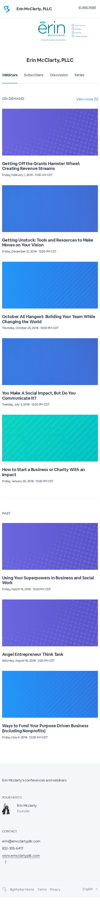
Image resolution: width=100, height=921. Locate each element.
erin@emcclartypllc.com (21, 841)
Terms (42, 889)
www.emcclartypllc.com (21, 855)
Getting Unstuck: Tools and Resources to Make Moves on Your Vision (47, 242)
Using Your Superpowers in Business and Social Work (48, 580)
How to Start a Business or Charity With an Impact (43, 472)
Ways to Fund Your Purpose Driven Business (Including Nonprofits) (45, 728)
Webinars (10, 75)
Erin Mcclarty (27, 805)
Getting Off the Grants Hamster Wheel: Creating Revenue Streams (41, 166)
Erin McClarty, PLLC (34, 8)
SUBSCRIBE (87, 8)
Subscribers (33, 75)
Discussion (59, 75)
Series (79, 75)
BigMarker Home (22, 889)
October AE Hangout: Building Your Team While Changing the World (48, 319)
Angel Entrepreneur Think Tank (32, 654)
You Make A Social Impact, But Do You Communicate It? (39, 395)
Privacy (55, 889)
